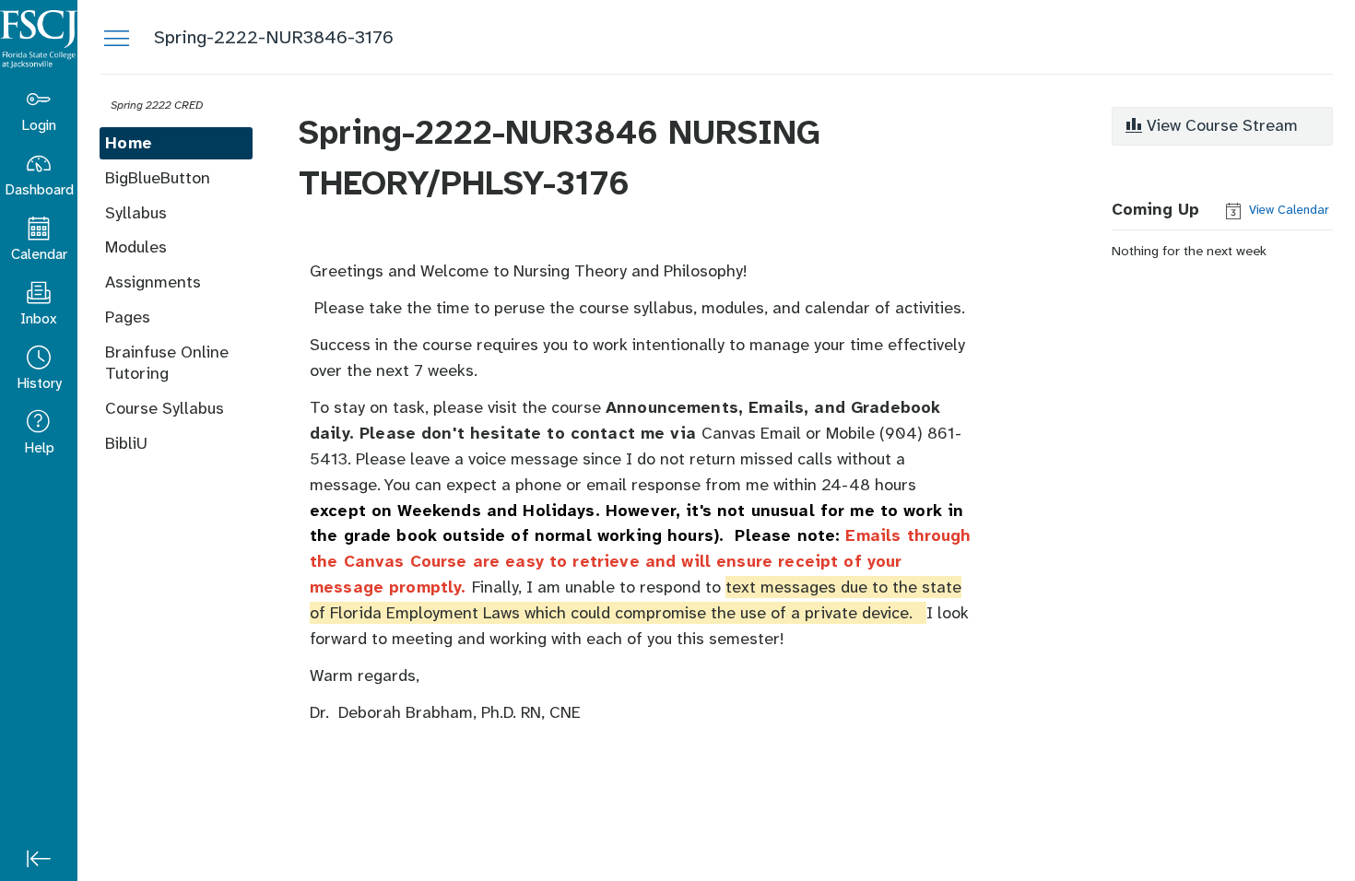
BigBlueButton (157, 178)
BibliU (126, 443)
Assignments (153, 282)
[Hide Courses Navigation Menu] (116, 37)
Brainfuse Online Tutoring (167, 362)
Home (128, 143)
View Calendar (1287, 209)
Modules (136, 247)
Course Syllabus (164, 408)
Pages (127, 317)
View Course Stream (1220, 125)
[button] (38, 368)
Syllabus (136, 213)
